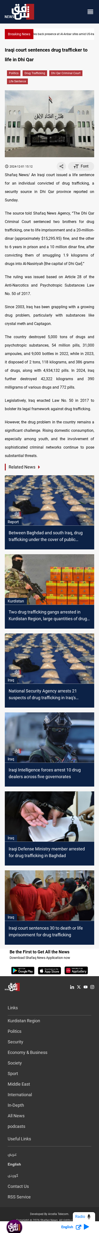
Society (15, 1062)
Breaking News (19, 34)
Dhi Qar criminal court (65, 73)
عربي (12, 1155)
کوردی (13, 1176)
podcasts (16, 1126)
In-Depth (16, 1105)
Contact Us (18, 1186)
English (14, 1165)
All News (16, 1115)
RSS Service (19, 1196)
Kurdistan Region (24, 1020)
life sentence (17, 81)
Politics (14, 73)
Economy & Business (27, 1052)
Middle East (19, 1084)
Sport (13, 1073)
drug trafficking (35, 73)
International (20, 1094)
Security (15, 1041)
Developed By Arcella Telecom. (49, 1214)
